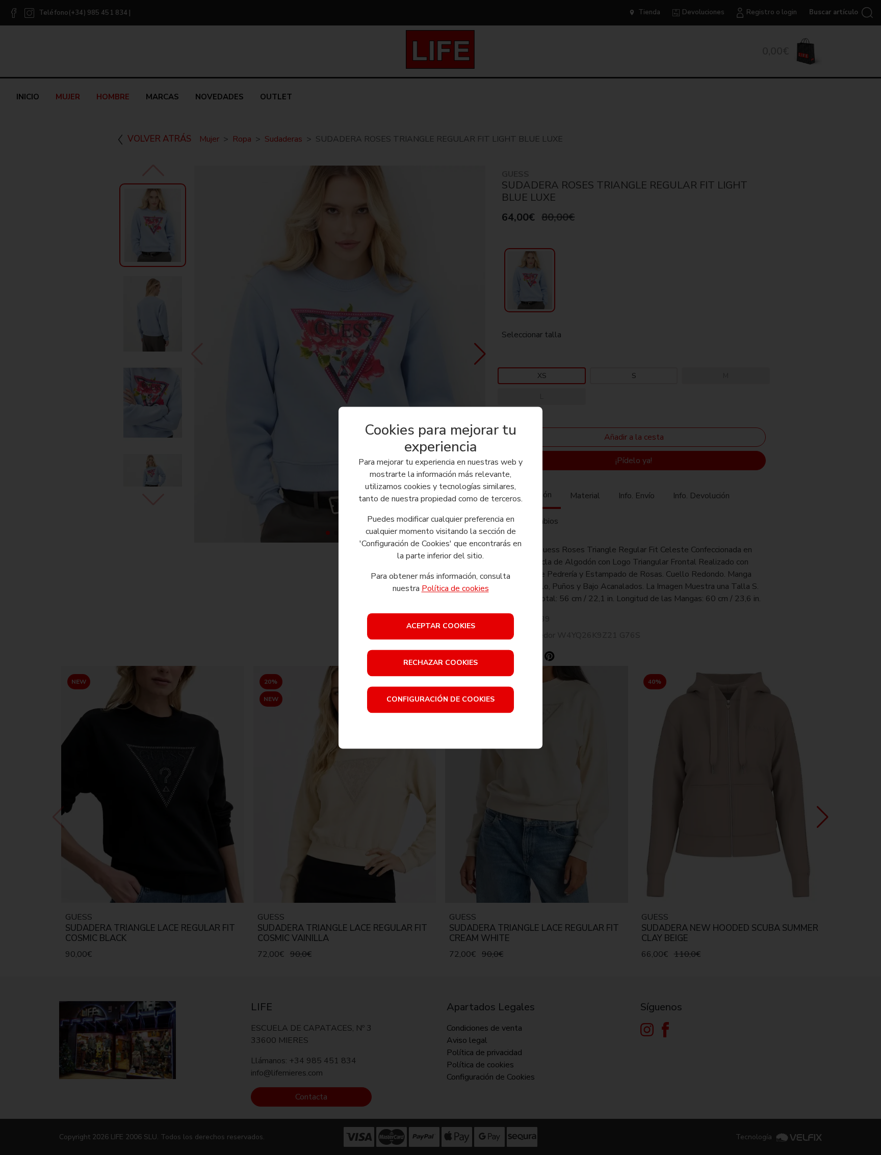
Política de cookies (455, 588)
